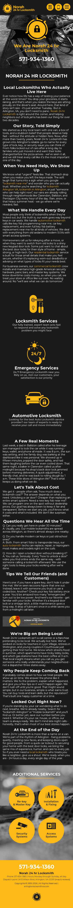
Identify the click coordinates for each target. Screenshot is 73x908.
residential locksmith (46, 252)
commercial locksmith (47, 266)
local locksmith (38, 752)
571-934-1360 (36, 59)
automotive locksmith (51, 220)
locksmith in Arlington (32, 189)
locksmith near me (15, 183)
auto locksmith (12, 545)
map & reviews (62, 879)
